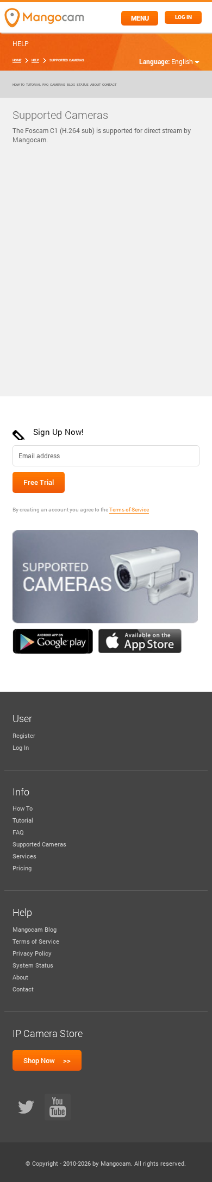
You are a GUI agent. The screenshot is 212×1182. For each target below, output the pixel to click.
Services (24, 856)
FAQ (45, 85)
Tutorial (33, 85)
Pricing (22, 868)
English (183, 61)
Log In (21, 747)
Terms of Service (129, 509)
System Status (33, 965)
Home (17, 60)
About (95, 85)
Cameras (57, 85)
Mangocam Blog (35, 929)
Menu (140, 18)
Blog (71, 85)
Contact (109, 85)
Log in (183, 17)
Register (24, 735)
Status (83, 85)
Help (35, 60)
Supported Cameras (39, 844)
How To (18, 85)
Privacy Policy (32, 953)
